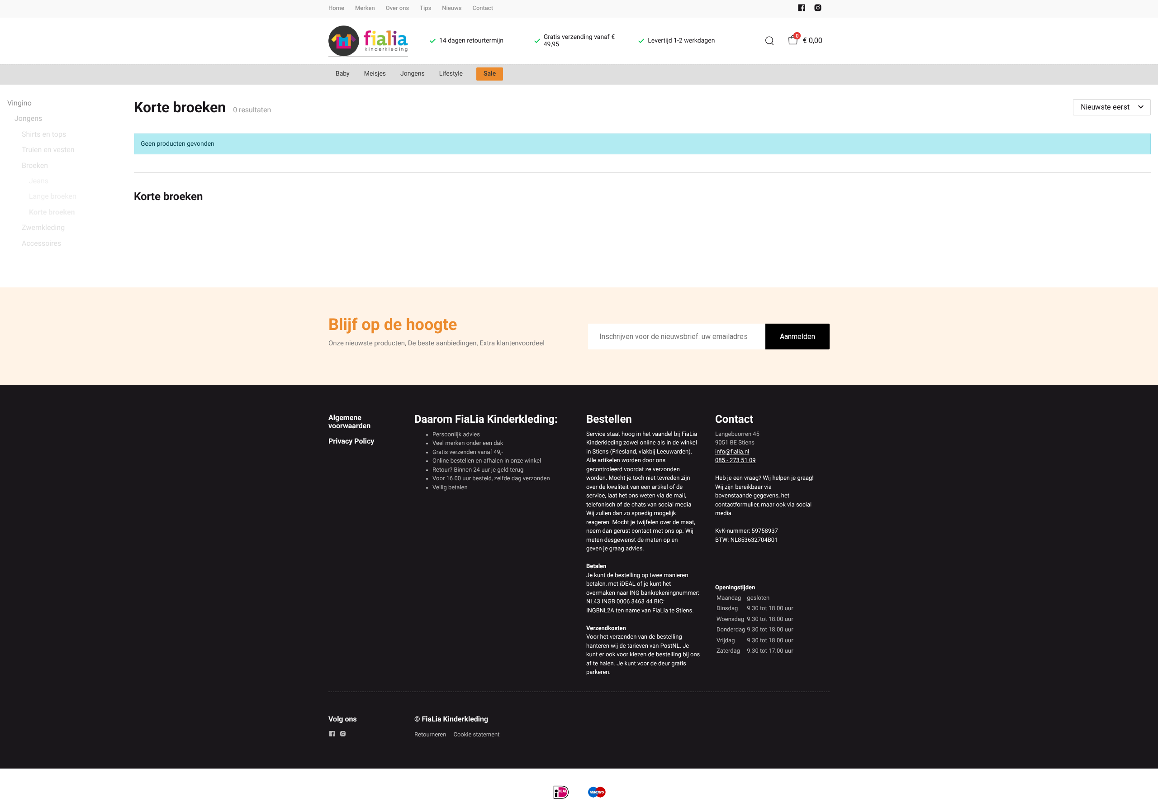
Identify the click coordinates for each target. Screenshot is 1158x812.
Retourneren (430, 734)
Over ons (397, 8)
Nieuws (451, 8)
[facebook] (801, 9)
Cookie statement (476, 734)
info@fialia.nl (732, 452)
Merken (365, 8)
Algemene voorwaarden (349, 421)
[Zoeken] (769, 41)
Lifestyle (451, 73)
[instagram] (817, 9)
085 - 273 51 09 (735, 460)
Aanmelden (797, 336)
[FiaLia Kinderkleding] (368, 41)
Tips (425, 8)
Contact (482, 8)
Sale (490, 73)
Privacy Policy (351, 441)
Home (336, 8)
